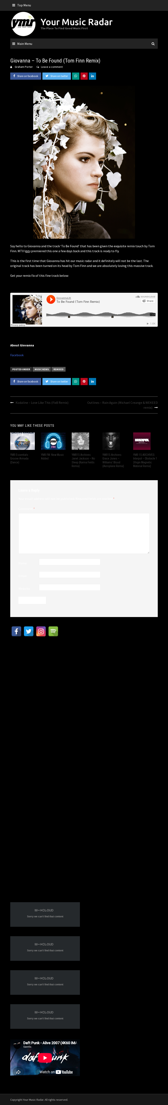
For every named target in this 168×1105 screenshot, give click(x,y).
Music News (42, 369)
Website (24, 589)
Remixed (58, 369)
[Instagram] (41, 631)
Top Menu (24, 5)
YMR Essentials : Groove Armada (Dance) (19, 458)
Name (22, 563)
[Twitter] (29, 631)
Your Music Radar (76, 22)
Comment (26, 509)
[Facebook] (16, 631)
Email (22, 576)
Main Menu (24, 44)
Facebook (17, 355)
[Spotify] (53, 631)
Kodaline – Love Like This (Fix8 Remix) (42, 402)
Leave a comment (52, 67)
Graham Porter (24, 67)
